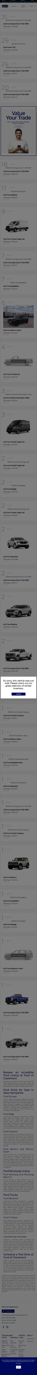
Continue (18, 694)
